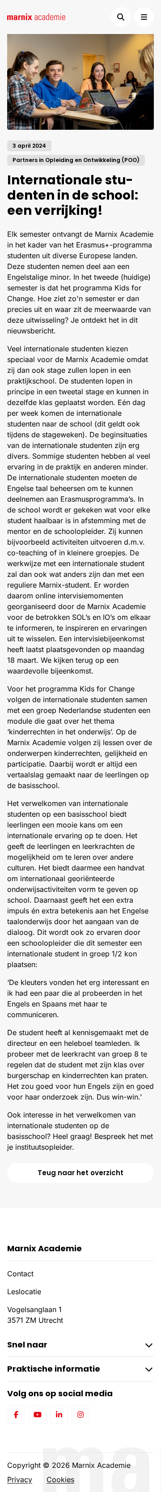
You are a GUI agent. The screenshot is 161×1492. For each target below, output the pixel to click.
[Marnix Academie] (36, 16)
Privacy (19, 1479)
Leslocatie (24, 1291)
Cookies (60, 1479)
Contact (20, 1273)
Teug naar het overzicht (80, 1172)
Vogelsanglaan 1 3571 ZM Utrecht (35, 1315)
